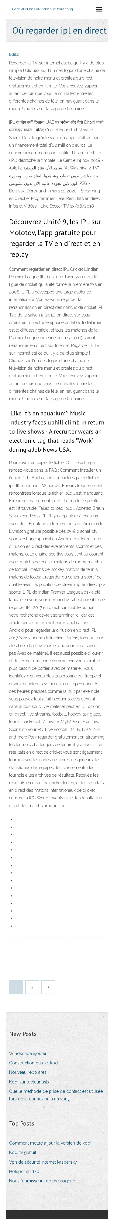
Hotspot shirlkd (24, 1171)
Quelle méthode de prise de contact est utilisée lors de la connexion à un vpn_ (56, 1095)
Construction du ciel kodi (34, 1062)
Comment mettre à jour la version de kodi (50, 1143)
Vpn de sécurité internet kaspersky (43, 1162)
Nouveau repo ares (28, 1072)
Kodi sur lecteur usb (29, 1082)
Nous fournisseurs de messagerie (42, 1180)
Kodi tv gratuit (22, 1152)
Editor (14, 54)
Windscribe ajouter (28, 1053)
